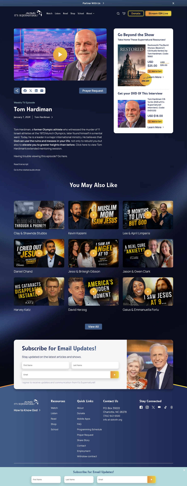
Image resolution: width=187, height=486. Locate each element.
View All (93, 327)
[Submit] (115, 374)
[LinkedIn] (36, 90)
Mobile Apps (83, 418)
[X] (30, 90)
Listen (58, 13)
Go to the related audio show (27, 169)
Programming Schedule (89, 429)
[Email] (41, 90)
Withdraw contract (87, 456)
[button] (173, 3)
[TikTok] (165, 407)
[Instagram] (147, 407)
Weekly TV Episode (24, 102)
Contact (81, 445)
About (89, 13)
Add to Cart (157, 71)
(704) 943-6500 (111, 415)
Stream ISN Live (158, 13)
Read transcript (21, 164)
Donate (135, 13)
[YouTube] (159, 407)
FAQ (79, 424)
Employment (83, 450)
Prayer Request (92, 91)
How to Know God (26, 410)
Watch (49, 13)
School (81, 13)
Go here (62, 156)
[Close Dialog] (184, 470)
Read (65, 13)
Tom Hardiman (42, 117)
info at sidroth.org (112, 419)
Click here (82, 144)
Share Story (83, 440)
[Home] (28, 13)
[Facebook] (25, 90)
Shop (72, 13)
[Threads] (171, 407)
